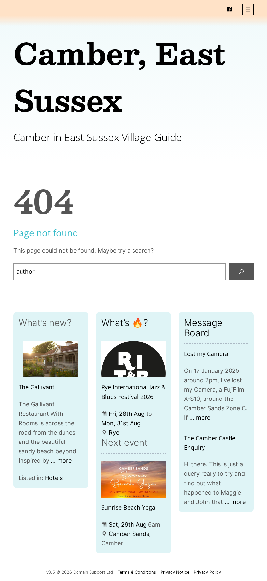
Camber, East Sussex (119, 76)
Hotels (54, 477)
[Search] (241, 271)
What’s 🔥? (124, 322)
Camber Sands (129, 533)
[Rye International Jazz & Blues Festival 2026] (133, 359)
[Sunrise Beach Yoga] (133, 479)
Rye (114, 432)
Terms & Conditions (137, 572)
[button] (248, 9)
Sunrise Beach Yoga (128, 507)
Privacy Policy (207, 572)
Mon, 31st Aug (121, 423)
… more (61, 460)
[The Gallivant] (51, 359)
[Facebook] (229, 9)
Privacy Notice (175, 572)
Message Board (203, 328)
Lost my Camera (206, 353)
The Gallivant (36, 387)
